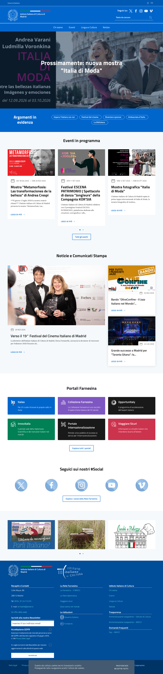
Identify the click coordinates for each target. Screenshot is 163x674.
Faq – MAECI (114, 632)
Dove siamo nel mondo (69, 606)
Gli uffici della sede (19, 612)
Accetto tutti (121, 669)
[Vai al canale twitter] (130, 10)
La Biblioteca (99, 121)
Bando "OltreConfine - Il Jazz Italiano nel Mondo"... (128, 301)
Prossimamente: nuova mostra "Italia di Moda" (81, 66)
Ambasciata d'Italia (136, 116)
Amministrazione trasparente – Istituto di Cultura (130, 616)
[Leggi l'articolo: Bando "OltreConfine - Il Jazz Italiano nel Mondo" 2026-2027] (131, 279)
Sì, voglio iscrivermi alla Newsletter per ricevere (28, 645)
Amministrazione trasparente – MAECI (125, 622)
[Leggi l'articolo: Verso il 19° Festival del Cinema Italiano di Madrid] (56, 295)
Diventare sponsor (113, 116)
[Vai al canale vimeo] (150, 10)
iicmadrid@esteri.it (25, 606)
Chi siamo (113, 590)
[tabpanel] (31, 188)
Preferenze (122, 666)
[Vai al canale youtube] (145, 10)
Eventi (111, 595)
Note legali (13, 665)
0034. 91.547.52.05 (22, 601)
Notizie (112, 606)
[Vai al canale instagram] (140, 10)
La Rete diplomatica (68, 595)
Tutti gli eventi (81, 236)
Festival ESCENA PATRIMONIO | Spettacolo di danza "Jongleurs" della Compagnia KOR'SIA (80, 193)
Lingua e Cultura (116, 601)
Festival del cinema (90, 116)
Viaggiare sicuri (66, 601)
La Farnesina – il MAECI (70, 590)
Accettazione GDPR (20, 629)
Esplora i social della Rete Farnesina (81, 498)
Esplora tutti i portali (81, 448)
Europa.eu (68, 623)
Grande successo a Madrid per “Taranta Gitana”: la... (129, 352)
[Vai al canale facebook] (135, 10)
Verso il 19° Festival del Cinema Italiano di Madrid (48, 336)
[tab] (79, 229)
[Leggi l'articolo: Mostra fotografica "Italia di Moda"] (131, 162)
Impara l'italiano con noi (64, 116)
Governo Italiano (14, 3)
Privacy (19, 638)
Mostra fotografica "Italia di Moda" (130, 189)
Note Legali (26, 638)
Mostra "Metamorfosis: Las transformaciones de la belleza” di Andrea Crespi (31, 191)
